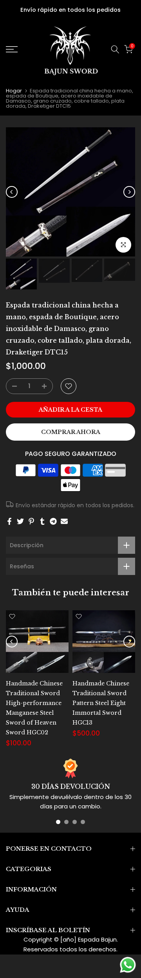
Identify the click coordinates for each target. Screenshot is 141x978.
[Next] (129, 192)
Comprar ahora (70, 432)
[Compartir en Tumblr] (42, 521)
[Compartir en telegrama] (53, 521)
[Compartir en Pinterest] (31, 521)
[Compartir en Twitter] (20, 521)
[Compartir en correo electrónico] (64, 521)
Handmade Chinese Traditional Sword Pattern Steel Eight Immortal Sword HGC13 (100, 703)
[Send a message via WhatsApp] (128, 965)
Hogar (14, 90)
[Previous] (12, 192)
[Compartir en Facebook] (9, 521)
